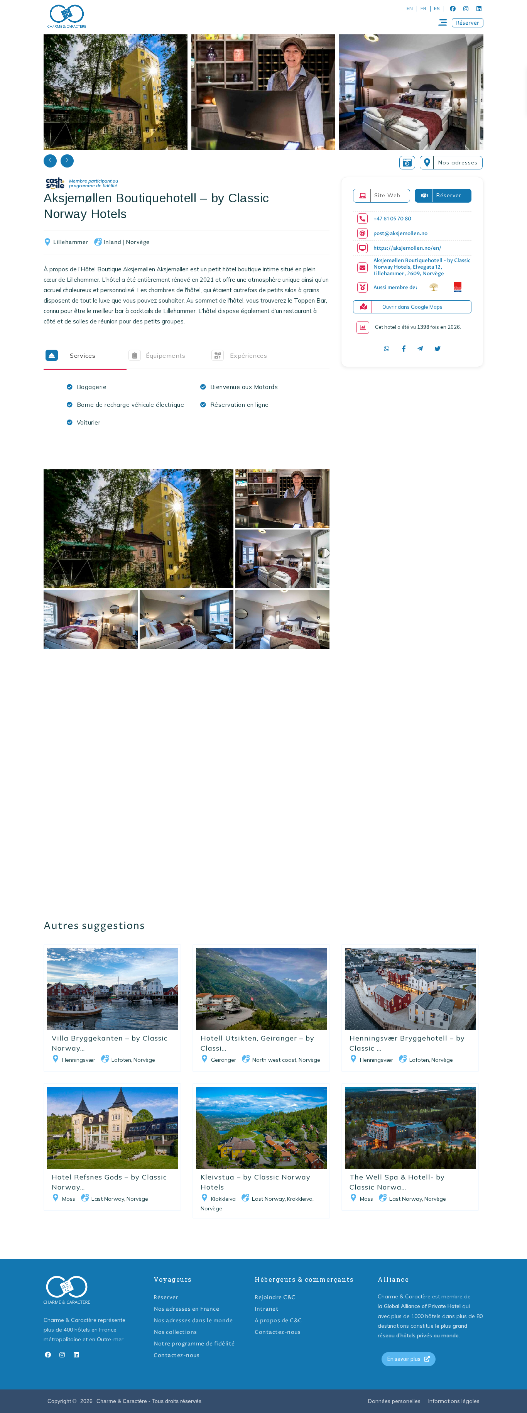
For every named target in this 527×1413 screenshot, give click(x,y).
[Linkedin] (478, 8)
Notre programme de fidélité (194, 1343)
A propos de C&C (278, 1320)
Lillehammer (70, 242)
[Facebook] (452, 8)
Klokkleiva (223, 1198)
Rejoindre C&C (275, 1297)
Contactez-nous (176, 1355)
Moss (68, 1198)
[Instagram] (465, 8)
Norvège (138, 242)
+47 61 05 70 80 (392, 219)
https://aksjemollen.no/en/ (407, 248)
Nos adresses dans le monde (193, 1320)
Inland (113, 242)
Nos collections (175, 1332)
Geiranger (223, 1059)
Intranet (267, 1309)
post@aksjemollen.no (400, 233)
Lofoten (121, 1059)
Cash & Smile (87, 183)
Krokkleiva (299, 1198)
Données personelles (394, 1401)
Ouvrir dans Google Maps (412, 307)
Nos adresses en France (186, 1309)
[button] (467, 22)
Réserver (166, 1297)
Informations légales (454, 1401)
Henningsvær (78, 1059)
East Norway (107, 1198)
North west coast (274, 1059)
